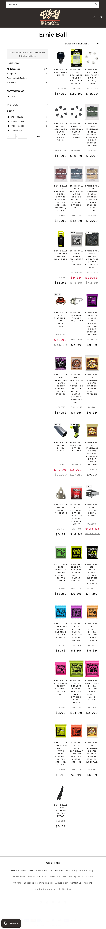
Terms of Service (58, 876)
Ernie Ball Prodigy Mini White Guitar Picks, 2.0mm (92, 76)
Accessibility (61, 883)
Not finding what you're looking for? (53, 889)
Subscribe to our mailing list (38, 883)
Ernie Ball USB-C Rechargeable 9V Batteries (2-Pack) (76, 76)
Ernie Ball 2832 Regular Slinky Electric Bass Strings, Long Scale (76, 691)
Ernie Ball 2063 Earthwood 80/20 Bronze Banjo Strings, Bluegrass (92, 752)
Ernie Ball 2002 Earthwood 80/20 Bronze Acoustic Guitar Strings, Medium (92, 453)
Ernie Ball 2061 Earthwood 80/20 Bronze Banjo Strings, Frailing (92, 384)
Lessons (89, 876)
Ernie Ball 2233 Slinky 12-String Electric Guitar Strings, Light (76, 514)
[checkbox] (27, 73)
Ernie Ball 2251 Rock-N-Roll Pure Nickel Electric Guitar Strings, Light (61, 754)
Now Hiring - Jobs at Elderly (79, 870)
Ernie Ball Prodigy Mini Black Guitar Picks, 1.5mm (76, 130)
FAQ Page (16, 883)
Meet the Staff (18, 876)
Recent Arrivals (18, 870)
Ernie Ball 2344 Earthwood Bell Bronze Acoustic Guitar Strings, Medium (92, 135)
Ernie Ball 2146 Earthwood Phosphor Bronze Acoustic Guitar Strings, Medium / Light (76, 388)
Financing (42, 876)
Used (31, 870)
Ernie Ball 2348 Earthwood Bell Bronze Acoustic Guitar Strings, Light (76, 197)
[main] (76, 442)
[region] (24, 442)
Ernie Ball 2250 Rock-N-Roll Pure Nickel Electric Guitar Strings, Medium (92, 324)
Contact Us (75, 883)
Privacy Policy (76, 876)
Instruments (42, 870)
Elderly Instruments (48, 925)
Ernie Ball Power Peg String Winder (77, 446)
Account (88, 883)
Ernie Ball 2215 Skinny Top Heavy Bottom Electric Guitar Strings (76, 752)
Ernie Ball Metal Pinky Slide (61, 446)
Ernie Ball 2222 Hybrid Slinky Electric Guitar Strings (92, 632)
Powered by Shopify (64, 925)
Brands (31, 876)
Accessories (57, 870)
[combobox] (52, 5)
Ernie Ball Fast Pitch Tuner (61, 72)
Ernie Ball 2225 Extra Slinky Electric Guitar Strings (61, 630)
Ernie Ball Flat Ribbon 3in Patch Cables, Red (61, 319)
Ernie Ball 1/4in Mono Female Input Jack (76, 317)
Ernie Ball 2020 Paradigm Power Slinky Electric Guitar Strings (61, 384)
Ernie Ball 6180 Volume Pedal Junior (92, 510)
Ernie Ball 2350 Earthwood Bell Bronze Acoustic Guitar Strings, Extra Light (92, 198)
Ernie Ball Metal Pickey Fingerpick (61, 510)
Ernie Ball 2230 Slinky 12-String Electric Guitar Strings (61, 572)
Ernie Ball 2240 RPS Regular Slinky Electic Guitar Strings (76, 572)
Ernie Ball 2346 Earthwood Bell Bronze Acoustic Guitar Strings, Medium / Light (61, 198)
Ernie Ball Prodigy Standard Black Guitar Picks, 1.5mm (61, 132)
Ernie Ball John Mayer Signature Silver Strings (76, 258)
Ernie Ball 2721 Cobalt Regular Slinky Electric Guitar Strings (92, 573)
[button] (6, 17)
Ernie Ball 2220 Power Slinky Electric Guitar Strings (76, 632)
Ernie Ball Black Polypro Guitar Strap (61, 810)
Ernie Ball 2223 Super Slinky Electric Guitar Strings (61, 687)
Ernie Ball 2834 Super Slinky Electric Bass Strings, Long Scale (92, 690)
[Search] (96, 5)
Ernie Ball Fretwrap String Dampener (61, 255)
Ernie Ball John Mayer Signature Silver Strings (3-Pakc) (92, 259)
